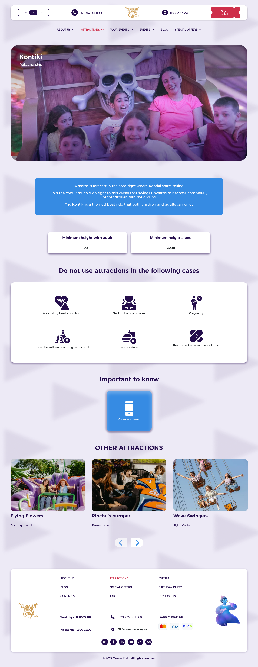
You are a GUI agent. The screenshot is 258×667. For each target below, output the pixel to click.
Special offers (186, 29)
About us (64, 29)
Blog (164, 29)
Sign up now (179, 12)
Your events (119, 29)
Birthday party (170, 587)
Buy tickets (167, 596)
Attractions (90, 29)
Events (145, 29)
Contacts (67, 596)
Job (112, 596)
